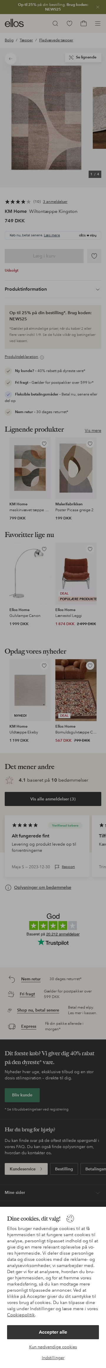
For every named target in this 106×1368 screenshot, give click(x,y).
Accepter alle (53, 1332)
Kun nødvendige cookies (53, 1347)
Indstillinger (53, 1357)
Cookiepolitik (21, 1314)
